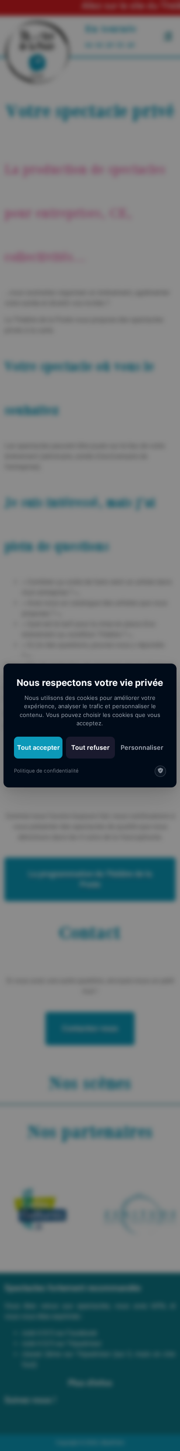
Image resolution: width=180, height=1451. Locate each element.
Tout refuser (90, 747)
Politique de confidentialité (46, 771)
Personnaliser (142, 747)
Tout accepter (38, 747)
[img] (160, 771)
